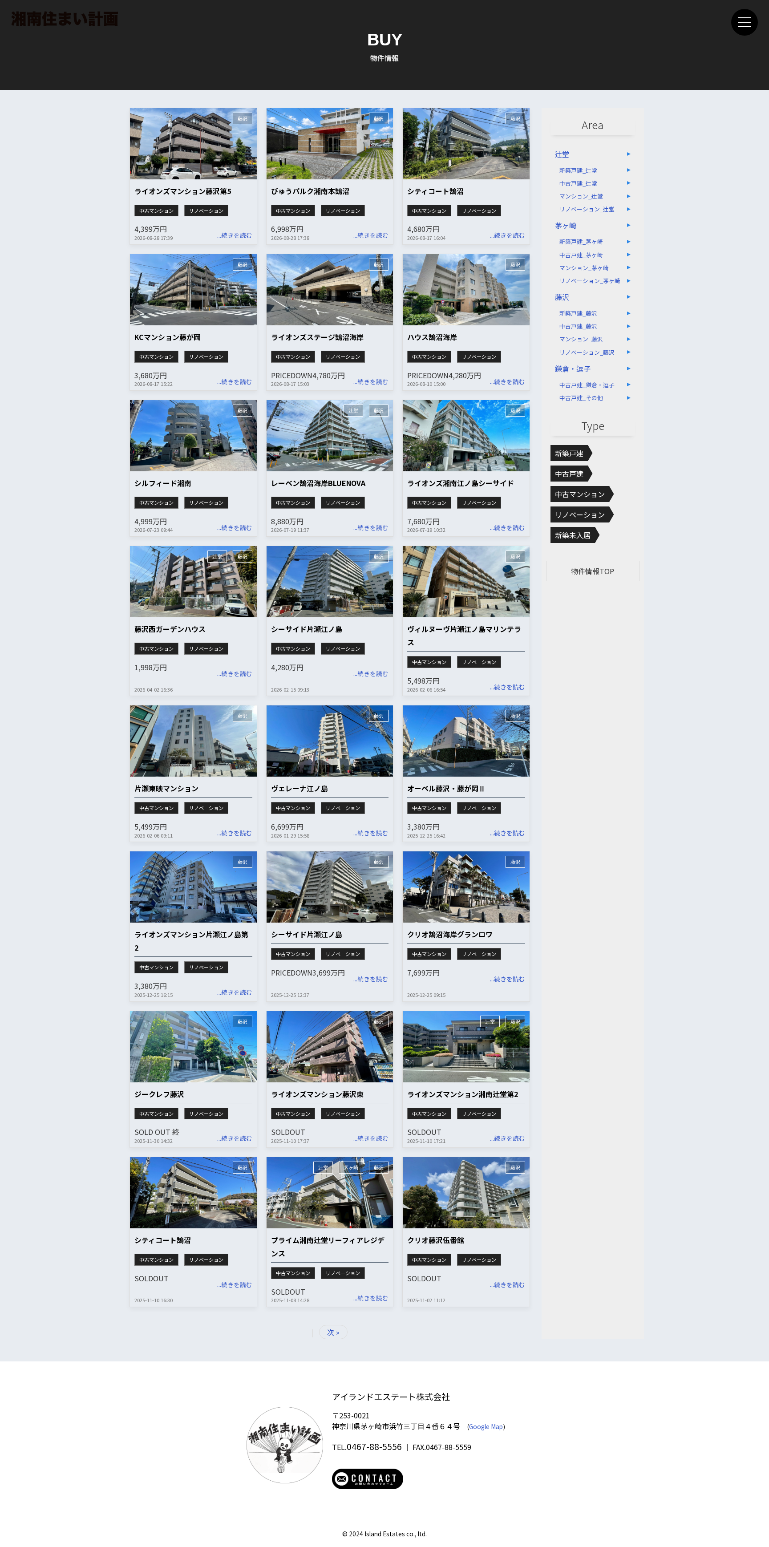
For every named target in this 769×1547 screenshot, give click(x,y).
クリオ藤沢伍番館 (435, 1240)
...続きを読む (234, 235)
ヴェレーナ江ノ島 (299, 788)
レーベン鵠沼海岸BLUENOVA (318, 483)
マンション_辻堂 (581, 196)
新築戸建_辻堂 (578, 170)
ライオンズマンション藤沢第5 (182, 191)
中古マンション (156, 210)
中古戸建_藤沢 (578, 326)
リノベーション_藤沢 (587, 352)
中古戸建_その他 (581, 397)
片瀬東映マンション (166, 788)
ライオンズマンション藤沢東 (317, 1094)
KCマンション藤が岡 (167, 337)
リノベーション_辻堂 (587, 209)
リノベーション (206, 210)
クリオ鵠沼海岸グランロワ (450, 934)
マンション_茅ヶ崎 (584, 267)
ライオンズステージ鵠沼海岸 (317, 337)
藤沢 (242, 118)
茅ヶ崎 (351, 1167)
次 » (333, 1332)
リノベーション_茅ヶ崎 (589, 280)
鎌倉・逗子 (573, 368)
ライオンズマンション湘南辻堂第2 (462, 1094)
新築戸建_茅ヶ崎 (581, 241)
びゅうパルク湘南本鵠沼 (310, 191)
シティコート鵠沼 (435, 191)
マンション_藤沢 (581, 339)
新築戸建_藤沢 (578, 313)
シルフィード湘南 (162, 483)
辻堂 (353, 410)
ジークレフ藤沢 (159, 1094)
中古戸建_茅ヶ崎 (581, 255)
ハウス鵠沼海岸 (432, 337)
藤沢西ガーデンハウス (170, 629)
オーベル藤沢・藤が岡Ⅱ (446, 788)
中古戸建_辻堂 (578, 183)
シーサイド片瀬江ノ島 (306, 629)
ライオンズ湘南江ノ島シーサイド (460, 483)
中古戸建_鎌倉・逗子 (587, 385)
